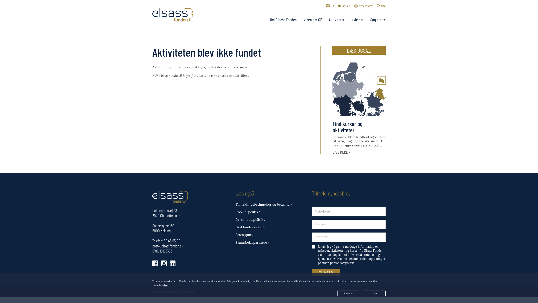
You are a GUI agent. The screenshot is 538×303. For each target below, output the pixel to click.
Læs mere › (341, 151)
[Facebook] (155, 263)
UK (332, 6)
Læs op (346, 6)
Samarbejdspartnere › (252, 243)
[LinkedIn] (172, 263)
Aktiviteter (337, 19)
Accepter (348, 293)
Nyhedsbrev (366, 6)
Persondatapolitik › (250, 220)
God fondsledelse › (250, 227)
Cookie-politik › (248, 212)
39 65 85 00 (172, 240)
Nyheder (357, 19)
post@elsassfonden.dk (167, 245)
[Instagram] (164, 263)
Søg (383, 6)
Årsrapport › (245, 235)
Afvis (374, 293)
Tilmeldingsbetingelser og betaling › (264, 204)
